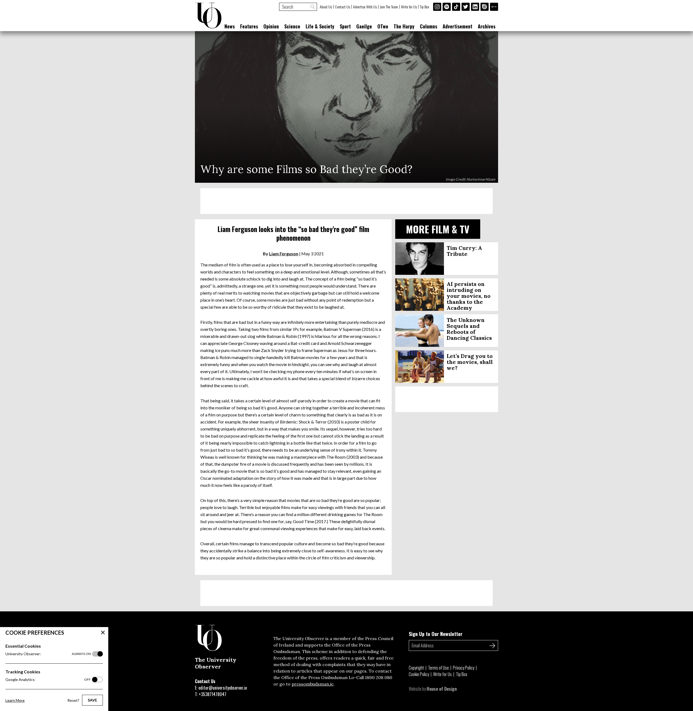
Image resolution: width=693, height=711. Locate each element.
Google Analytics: (48, 679)
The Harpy (404, 26)
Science (292, 26)
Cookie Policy (419, 674)
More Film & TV (437, 229)
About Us (326, 6)
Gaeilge (364, 26)
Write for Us (409, 6)
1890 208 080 (378, 677)
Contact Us (342, 6)
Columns (428, 26)
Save (92, 700)
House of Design (442, 689)
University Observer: (48, 653)
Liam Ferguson (283, 253)
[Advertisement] (346, 201)
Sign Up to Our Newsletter (435, 633)
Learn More (15, 700)
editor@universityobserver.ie (222, 687)
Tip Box (424, 6)
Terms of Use (438, 667)
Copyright (416, 667)
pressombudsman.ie (313, 684)
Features (249, 26)
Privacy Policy (463, 667)
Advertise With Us (365, 6)
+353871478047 (212, 694)
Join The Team (389, 6)
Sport (345, 26)
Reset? (73, 700)
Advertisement (457, 26)
